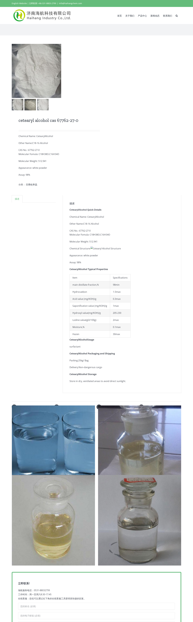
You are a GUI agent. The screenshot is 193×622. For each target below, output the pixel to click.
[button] (177, 15)
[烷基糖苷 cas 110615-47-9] (53, 520)
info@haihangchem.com (70, 3)
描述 (17, 198)
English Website (19, 3)
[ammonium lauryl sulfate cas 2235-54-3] (53, 451)
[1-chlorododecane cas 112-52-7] (139, 520)
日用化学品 (31, 184)
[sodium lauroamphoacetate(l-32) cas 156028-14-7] (139, 451)
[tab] (17, 199)
